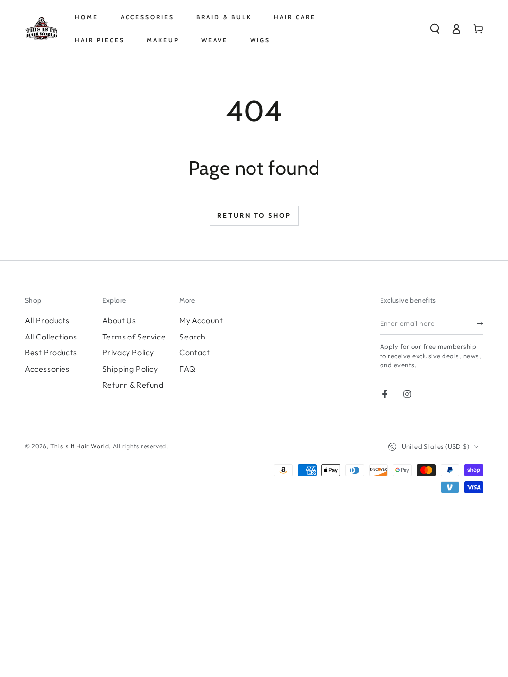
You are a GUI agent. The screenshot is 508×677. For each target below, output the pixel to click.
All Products (47, 320)
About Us (119, 320)
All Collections (51, 336)
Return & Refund (133, 385)
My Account (201, 320)
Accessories (47, 369)
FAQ (187, 369)
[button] (434, 29)
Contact (194, 352)
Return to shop (254, 215)
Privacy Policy (128, 352)
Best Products (51, 352)
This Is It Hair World (79, 446)
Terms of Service (134, 336)
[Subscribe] (480, 323)
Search (192, 336)
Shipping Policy (130, 369)
